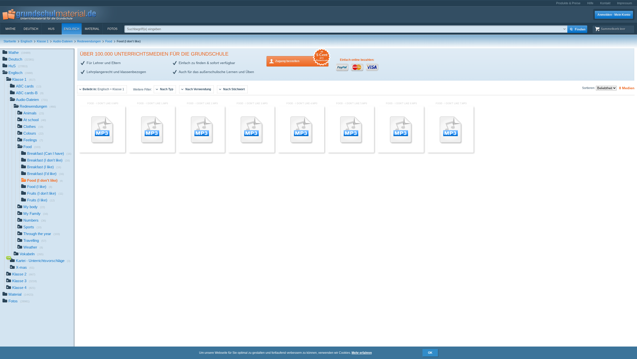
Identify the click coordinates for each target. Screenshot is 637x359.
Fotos (112, 29)
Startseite (9, 41)
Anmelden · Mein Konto (613, 14)
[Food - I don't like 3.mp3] (251, 151)
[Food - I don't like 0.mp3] (102, 151)
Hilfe (590, 3)
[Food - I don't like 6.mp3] (400, 151)
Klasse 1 (43, 41)
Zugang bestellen (301, 59)
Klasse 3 (24, 281)
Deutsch (31, 29)
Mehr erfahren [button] (362, 353)
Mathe (10, 29)
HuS (51, 29)
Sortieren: (589, 88)
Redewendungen (89, 41)
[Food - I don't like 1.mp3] (152, 151)
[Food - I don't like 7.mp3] (450, 151)
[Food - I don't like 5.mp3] (351, 151)
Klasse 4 (23, 287)
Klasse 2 (23, 274)
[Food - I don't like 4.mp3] (301, 151)
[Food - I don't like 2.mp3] (201, 151)
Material (92, 29)
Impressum (624, 3)
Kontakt (605, 3)
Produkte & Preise (568, 3)
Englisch (71, 29)
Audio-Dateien (63, 41)
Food (108, 41)
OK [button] (430, 353)
